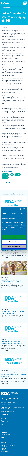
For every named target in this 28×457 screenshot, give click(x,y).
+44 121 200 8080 (5, 434)
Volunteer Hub (4, 426)
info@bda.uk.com (5, 439)
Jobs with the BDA (5, 420)
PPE (12, 174)
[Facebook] (2, 398)
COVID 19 (18, 174)
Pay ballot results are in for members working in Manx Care (12, 312)
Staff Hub (3, 423)
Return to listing (6, 182)
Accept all (14, 237)
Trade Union (5, 174)
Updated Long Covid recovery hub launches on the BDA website (11, 281)
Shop (2, 424)
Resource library (6, 7)
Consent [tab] (5, 213)
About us (3, 417)
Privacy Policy (15, 402)
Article (3, 289)
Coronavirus (5, 177)
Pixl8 (13, 411)
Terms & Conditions (6, 404)
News (2, 319)
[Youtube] (13, 398)
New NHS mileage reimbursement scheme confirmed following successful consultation (13, 374)
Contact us (3, 418)
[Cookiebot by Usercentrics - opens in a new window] (20, 209)
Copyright (9, 402)
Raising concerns (5, 421)
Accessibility (3, 402)
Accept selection (13, 241)
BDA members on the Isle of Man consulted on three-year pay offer (11, 342)
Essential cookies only (14, 246)
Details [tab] (14, 213)
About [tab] (23, 213)
